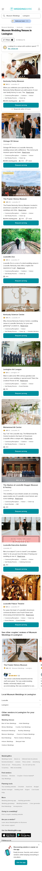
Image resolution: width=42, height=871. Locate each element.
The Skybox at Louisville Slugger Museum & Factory (20, 486)
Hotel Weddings (24, 723)
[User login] (39, 9)
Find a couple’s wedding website (12, 814)
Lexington (5, 705)
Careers (17, 762)
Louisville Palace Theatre (13, 604)
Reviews (12, 776)
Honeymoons (17, 806)
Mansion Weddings (8, 734)
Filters (9, 40)
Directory (4, 776)
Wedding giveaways (8, 803)
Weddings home (7, 759)
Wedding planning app (9, 800)
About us (17, 759)
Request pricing (21, 105)
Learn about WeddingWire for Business (14, 822)
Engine (27, 789)
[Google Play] (24, 837)
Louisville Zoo (9, 257)
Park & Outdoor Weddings (22, 738)
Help (3, 792)
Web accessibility (16, 768)
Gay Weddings (6, 778)
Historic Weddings (7, 741)
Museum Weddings (8, 27)
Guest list (29, 787)
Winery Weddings (7, 727)
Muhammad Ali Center (12, 427)
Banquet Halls (20, 741)
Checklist (21, 787)
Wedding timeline (22, 803)
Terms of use (6, 765)
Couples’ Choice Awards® (25, 776)
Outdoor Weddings (8, 745)
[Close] (39, 845)
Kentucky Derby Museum (13, 81)
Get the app (21, 862)
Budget (36, 787)
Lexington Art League (12, 369)
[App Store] (9, 837)
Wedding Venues (8, 720)
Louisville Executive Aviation (15, 545)
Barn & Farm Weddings (9, 723)
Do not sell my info (29, 765)
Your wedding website (9, 787)
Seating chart (18, 789)
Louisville (5, 700)
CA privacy (5, 768)
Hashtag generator (24, 800)
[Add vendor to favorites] (37, 56)
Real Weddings (6, 806)
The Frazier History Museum (15, 199)
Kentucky (20, 27)
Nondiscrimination (7, 762)
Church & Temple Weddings (26, 734)
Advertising (36, 762)
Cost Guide (35, 789)
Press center (26, 762)
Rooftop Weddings (24, 730)
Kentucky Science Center (13, 314)
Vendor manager (7, 789)
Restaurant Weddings (8, 730)
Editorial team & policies (30, 759)
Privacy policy (16, 765)
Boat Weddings (6, 738)
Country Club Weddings (23, 727)
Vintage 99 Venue (11, 141)
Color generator (35, 803)
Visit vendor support (8, 825)
